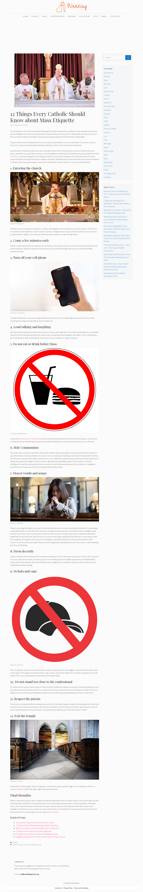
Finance (35, 16)
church (21, 845)
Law (105, 136)
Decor (106, 99)
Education (107, 102)
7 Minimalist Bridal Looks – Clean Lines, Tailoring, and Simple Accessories (117, 248)
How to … (107, 132)
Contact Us (115, 16)
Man (105, 140)
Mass (26, 845)
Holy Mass (14, 156)
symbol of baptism (17, 789)
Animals (107, 76)
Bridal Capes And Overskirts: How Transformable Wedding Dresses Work (117, 257)
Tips (40, 845)
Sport (106, 155)
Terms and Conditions (81, 888)
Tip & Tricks (108, 166)
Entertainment (57, 16)
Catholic (15, 845)
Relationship (108, 151)
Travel (104, 16)
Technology (108, 162)
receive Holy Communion (31, 439)
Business (72, 16)
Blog (105, 80)
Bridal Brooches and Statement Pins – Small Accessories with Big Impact (116, 194)
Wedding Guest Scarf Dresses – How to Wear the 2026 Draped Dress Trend (116, 219)
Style (95, 16)
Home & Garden (110, 129)
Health (106, 125)
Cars (105, 88)
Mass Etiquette (33, 845)
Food (106, 117)
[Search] (128, 57)
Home (25, 16)
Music (44, 16)
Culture (15, 842)
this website (54, 812)
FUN (106, 121)
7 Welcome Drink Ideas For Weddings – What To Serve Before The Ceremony (117, 203)
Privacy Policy (68, 888)
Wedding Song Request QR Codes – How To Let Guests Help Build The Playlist (117, 238)
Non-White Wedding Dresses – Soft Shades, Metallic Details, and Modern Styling (116, 229)
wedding (107, 177)
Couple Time (84, 16)
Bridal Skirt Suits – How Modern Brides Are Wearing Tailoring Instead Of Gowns (116, 267)
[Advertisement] (71, 34)
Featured (107, 110)
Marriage (107, 143)
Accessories (108, 73)
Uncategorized (109, 173)
